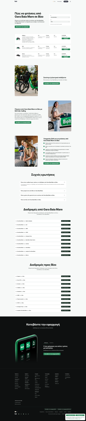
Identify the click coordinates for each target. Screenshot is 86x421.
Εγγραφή (65, 1)
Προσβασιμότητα (38, 387)
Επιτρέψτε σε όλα (71, 415)
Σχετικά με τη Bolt (37, 376)
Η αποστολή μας (18, 402)
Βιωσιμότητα (37, 384)
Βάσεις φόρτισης (18, 404)
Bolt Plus (16, 388)
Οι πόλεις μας (67, 375)
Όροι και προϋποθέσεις (50, 411)
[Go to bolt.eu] (16, 1)
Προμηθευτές (42, 411)
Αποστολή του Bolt (37, 379)
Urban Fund (37, 389)
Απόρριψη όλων (80, 415)
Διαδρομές (17, 375)
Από (50, 15)
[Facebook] (19, 414)
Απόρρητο (56, 411)
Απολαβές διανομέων (27, 382)
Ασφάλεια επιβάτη (56, 376)
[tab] (46, 343)
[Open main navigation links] (70, 1)
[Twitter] (21, 414)
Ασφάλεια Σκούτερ (56, 381)
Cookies (65, 411)
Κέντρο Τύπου (37, 395)
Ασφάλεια (61, 411)
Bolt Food (16, 383)
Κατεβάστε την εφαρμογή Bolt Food (64, 409)
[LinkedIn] (26, 414)
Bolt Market (17, 385)
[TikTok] (28, 414)
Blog (35, 393)
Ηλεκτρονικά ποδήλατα (17, 379)
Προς (51, 19)
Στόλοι (46, 382)
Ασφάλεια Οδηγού (56, 379)
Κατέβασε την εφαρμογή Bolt (52, 83)
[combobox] (60, 17)
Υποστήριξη (59, 1)
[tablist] (48, 343)
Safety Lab (57, 383)
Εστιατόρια (47, 384)
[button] (64, 182)
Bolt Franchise (27, 388)
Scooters (16, 377)
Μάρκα (36, 397)
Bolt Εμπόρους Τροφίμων (27, 385)
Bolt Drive (16, 381)
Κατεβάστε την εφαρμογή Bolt (52, 354)
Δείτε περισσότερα (65, 224)
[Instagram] (23, 414)
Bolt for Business (17, 386)
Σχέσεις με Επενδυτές (37, 391)
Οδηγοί (46, 377)
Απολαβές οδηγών (26, 378)
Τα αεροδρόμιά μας (67, 378)
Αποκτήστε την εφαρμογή (22, 26)
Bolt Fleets (26, 386)
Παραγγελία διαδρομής (66, 38)
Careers (36, 382)
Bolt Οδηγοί (27, 375)
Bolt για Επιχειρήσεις (47, 386)
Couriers (46, 380)
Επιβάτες (46, 375)
